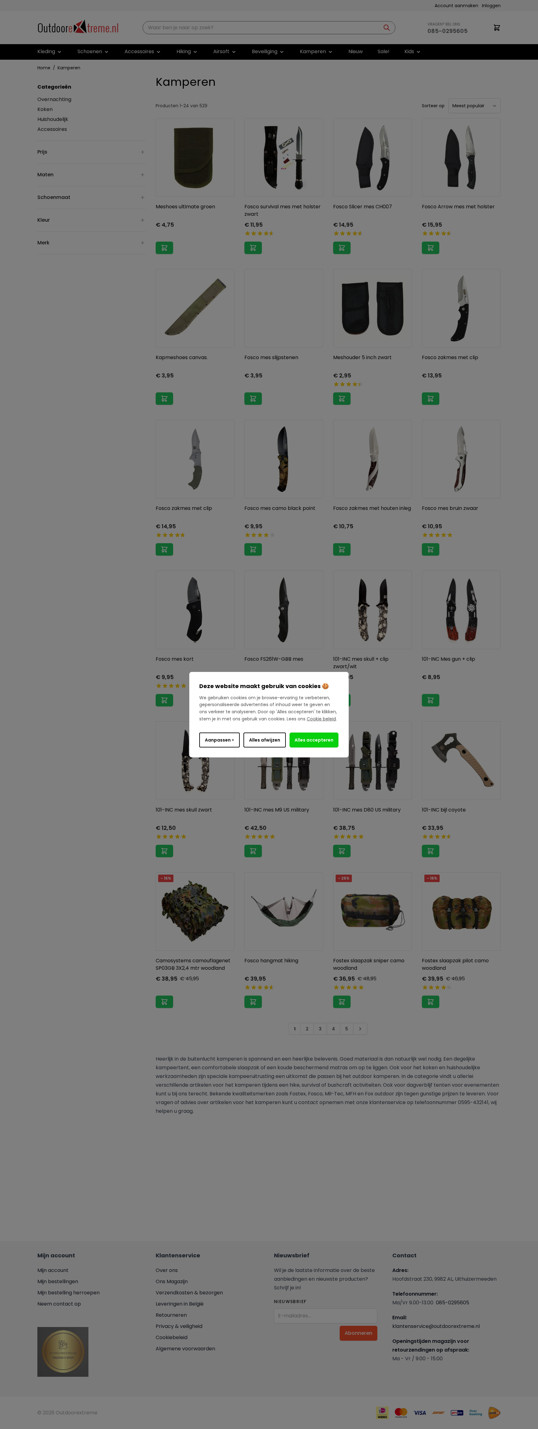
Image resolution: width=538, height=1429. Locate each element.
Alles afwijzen (264, 740)
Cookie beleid (321, 719)
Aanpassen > (219, 740)
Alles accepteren (314, 740)
